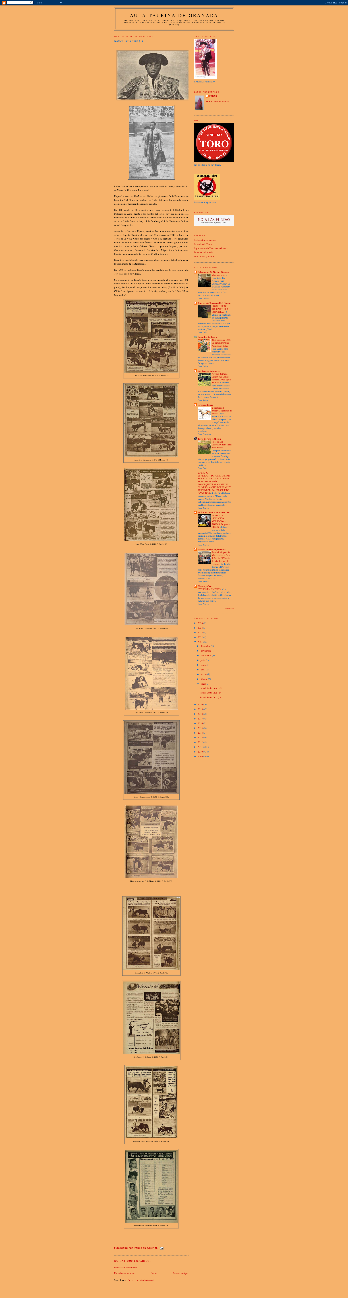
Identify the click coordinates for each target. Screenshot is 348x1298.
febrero (204, 679)
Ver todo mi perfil (218, 101)
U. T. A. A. (203, 472)
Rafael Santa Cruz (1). (210, 697)
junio (203, 664)
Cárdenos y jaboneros (209, 370)
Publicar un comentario (125, 1267)
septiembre (206, 655)
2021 (200, 642)
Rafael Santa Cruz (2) (210, 692)
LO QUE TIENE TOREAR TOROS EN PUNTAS (220, 309)
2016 (200, 723)
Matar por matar (219, 274)
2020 (200, 704)
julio (203, 660)
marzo (204, 674)
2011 (200, 747)
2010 (200, 751)
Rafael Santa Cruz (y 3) (211, 687)
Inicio (154, 1273)
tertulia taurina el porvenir (211, 549)
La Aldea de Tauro (203, 244)
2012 (200, 742)
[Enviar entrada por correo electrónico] (161, 1248)
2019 (200, 709)
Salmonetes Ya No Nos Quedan (213, 272)
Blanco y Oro (205, 586)
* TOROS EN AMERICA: (210, 589)
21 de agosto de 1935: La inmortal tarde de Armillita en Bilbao (221, 342)
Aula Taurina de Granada (174, 15)
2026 (200, 623)
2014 (200, 732)
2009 (200, 756)
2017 (200, 718)
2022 (200, 637)
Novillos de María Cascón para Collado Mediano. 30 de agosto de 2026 (221, 378)
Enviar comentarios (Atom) (141, 1280)
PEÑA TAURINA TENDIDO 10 (213, 512)
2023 (200, 632)
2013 (200, 737)
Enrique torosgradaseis (205, 240)
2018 (200, 713)
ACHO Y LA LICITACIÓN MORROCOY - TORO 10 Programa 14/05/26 (220, 521)
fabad (213, 96)
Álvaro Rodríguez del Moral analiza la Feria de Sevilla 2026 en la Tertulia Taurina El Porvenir (221, 558)
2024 (200, 627)
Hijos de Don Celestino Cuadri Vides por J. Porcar (222, 444)
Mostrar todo (229, 608)
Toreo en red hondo (203, 252)
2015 (200, 728)
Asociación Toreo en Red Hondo (214, 303)
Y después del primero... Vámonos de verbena (222, 410)
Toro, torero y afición (204, 256)
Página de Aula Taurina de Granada (211, 248)
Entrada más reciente (124, 1273)
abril (203, 669)
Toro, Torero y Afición (209, 438)
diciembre (206, 646)
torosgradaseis (205, 404)
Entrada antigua (180, 1273)
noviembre (206, 650)
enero (204, 683)
